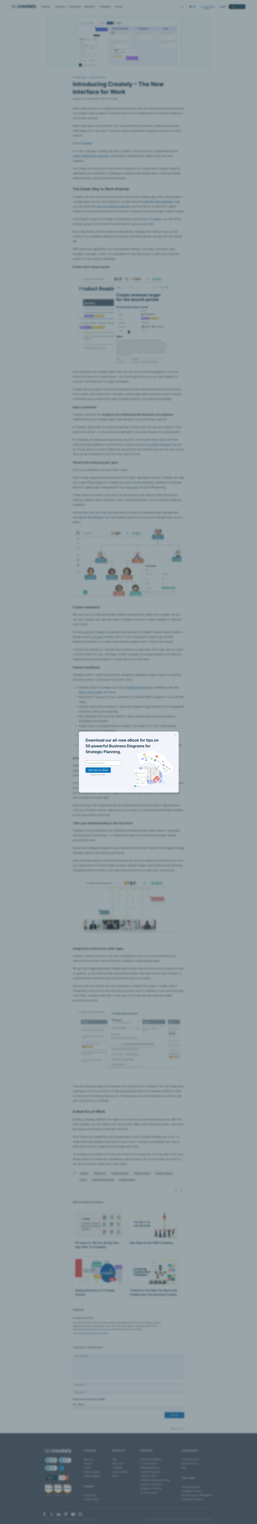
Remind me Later (98, 775)
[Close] (175, 735)
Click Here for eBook (98, 770)
